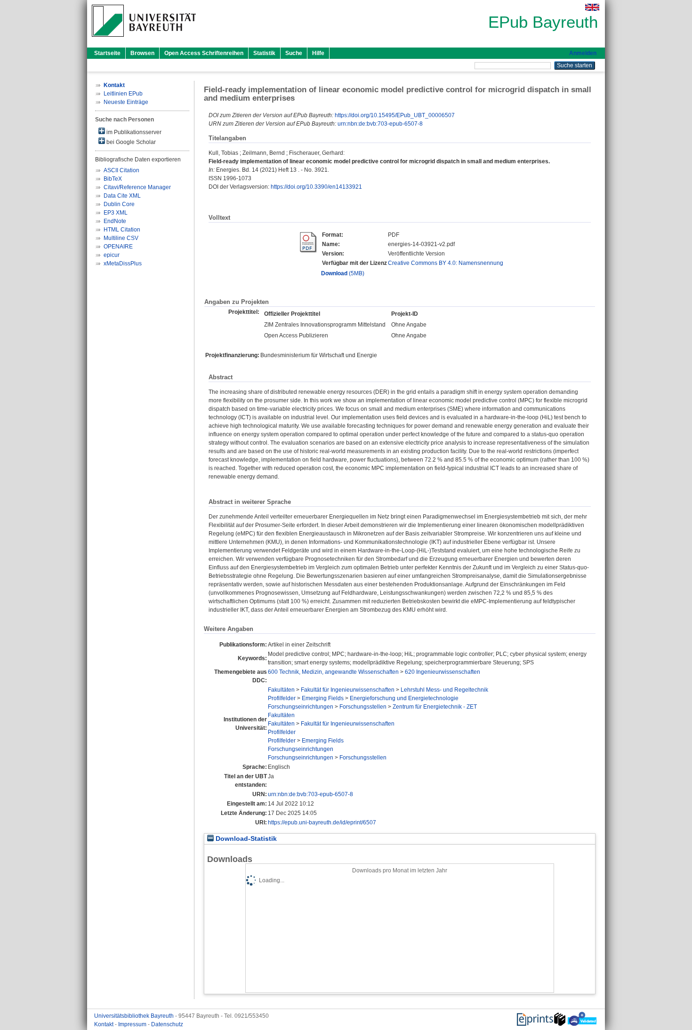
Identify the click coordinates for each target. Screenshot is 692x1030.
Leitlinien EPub (123, 93)
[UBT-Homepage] (144, 39)
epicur (112, 255)
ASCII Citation (121, 170)
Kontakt (104, 1024)
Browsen (142, 53)
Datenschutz (167, 1024)
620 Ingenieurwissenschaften (442, 672)
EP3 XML (116, 212)
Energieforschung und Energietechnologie (404, 698)
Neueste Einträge (126, 102)
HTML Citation (122, 229)
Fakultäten (281, 690)
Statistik (264, 53)
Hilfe (318, 53)
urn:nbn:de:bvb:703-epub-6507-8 (380, 123)
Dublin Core (119, 204)
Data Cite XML (122, 195)
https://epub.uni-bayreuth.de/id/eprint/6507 (322, 822)
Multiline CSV (121, 238)
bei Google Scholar (130, 142)
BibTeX (113, 179)
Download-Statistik (245, 838)
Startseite (107, 53)
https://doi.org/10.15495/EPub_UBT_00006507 (395, 115)
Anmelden (582, 53)
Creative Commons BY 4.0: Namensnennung (445, 263)
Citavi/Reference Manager (137, 187)
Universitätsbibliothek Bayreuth (134, 1016)
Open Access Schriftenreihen (203, 53)
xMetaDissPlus (123, 263)
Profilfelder (282, 698)
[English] (592, 7)
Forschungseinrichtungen (300, 706)
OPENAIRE (118, 246)
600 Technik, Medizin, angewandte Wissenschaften (333, 672)
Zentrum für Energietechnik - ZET (435, 706)
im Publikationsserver (133, 132)
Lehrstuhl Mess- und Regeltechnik (444, 690)
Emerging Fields (323, 698)
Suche (293, 53)
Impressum (133, 1024)
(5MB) (342, 273)
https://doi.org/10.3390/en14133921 (316, 187)
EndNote (115, 221)
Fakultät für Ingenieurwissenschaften (347, 690)
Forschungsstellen (362, 706)
